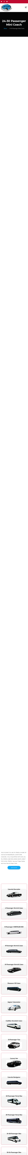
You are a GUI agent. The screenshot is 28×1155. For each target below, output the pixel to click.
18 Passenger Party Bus (14, 1096)
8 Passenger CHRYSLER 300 (14, 927)
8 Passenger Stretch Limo (14, 946)
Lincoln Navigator (14, 1077)
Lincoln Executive (14, 889)
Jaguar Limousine (14, 1002)
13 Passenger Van (14, 1040)
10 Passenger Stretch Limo (14, 964)
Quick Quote (14, 867)
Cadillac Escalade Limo (14, 1021)
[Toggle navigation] (13, 7)
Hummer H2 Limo (14, 983)
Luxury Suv (14, 1058)
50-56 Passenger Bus (14, 1152)
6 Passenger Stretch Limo (14, 908)
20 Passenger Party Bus (14, 1115)
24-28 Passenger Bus (14, 1134)
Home (5, 28)
